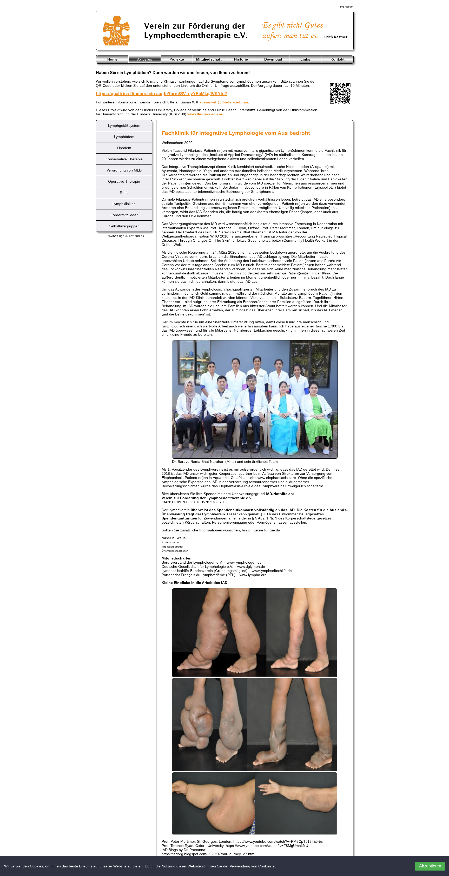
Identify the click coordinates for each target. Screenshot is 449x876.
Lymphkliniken (124, 204)
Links (305, 59)
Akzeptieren (430, 866)
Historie (241, 59)
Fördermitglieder (124, 215)
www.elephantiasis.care (276, 478)
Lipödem (124, 148)
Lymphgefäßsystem (124, 125)
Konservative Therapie (124, 159)
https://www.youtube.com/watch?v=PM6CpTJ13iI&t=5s (278, 841)
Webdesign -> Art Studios (126, 236)
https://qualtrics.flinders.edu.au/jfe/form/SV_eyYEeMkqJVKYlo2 (161, 93)
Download (273, 59)
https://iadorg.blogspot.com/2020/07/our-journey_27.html (208, 854)
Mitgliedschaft (209, 59)
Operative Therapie (124, 181)
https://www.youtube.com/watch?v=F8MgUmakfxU (267, 846)
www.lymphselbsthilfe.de (272, 571)
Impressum (346, 6)
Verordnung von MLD (124, 170)
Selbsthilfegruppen (124, 226)
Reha (124, 192)
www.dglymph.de (251, 566)
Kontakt (338, 59)
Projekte (176, 59)
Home (112, 59)
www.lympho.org (253, 575)
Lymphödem (124, 137)
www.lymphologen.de (244, 562)
